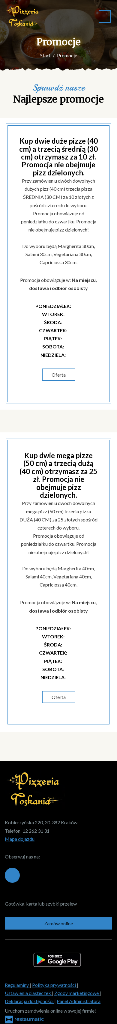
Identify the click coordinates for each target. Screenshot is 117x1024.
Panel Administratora (78, 1001)
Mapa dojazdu (19, 839)
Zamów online (58, 923)
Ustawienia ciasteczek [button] (28, 993)
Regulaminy (17, 985)
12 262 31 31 (36, 831)
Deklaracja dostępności (29, 1001)
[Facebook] (12, 875)
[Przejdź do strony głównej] (23, 16)
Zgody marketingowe (77, 993)
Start (45, 55)
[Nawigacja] (105, 16)
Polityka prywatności (54, 985)
